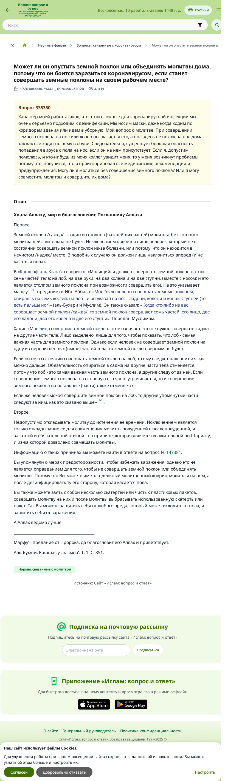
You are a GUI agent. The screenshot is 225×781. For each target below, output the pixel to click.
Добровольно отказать (64, 772)
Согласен (19, 772)
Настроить (205, 772)
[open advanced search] (200, 25)
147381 (173, 452)
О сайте (50, 730)
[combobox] (101, 25)
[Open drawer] (219, 10)
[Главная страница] (24, 45)
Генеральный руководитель (89, 730)
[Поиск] (217, 25)
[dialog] (110, 761)
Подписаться (148, 650)
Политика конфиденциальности (151, 730)
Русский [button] (202, 10)
